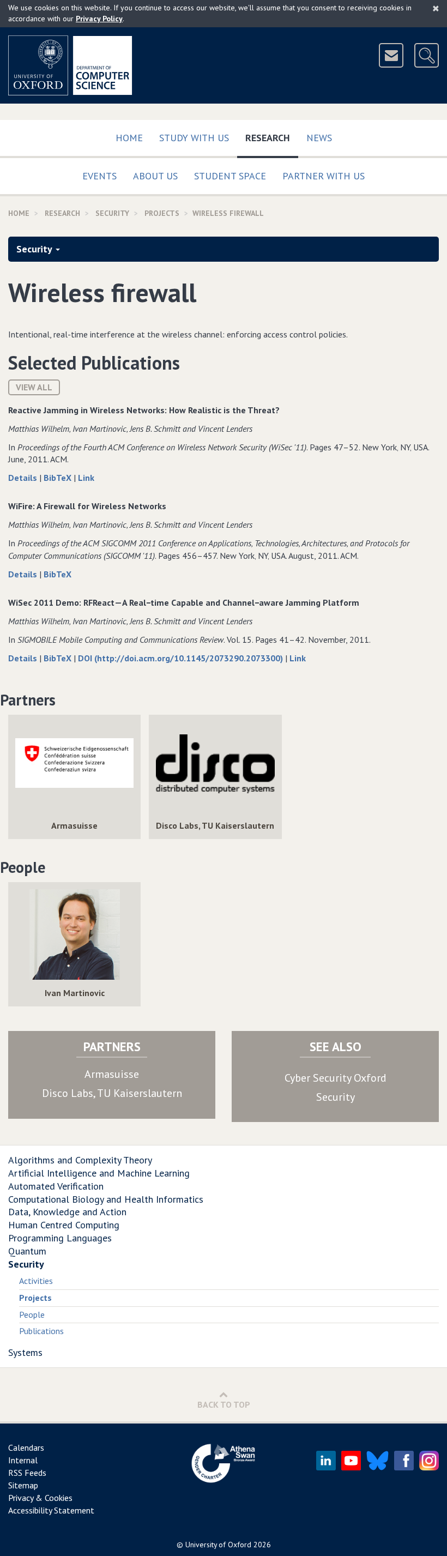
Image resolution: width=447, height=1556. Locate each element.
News (319, 137)
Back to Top (223, 1404)
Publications (41, 1330)
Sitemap (23, 1485)
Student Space (230, 176)
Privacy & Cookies (40, 1497)
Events (99, 176)
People (32, 1314)
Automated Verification (56, 1186)
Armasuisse (111, 1074)
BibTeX (59, 477)
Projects (161, 213)
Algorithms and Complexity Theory (80, 1160)
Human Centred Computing (63, 1225)
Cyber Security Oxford (335, 1078)
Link (86, 477)
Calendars (26, 1447)
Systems (25, 1352)
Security (112, 213)
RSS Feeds (27, 1472)
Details (23, 477)
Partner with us (323, 176)
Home (129, 137)
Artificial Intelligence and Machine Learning (99, 1173)
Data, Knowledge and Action (67, 1211)
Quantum (27, 1251)
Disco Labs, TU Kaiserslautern (112, 1093)
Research (271, 137)
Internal (23, 1460)
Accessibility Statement (51, 1510)
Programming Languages (60, 1238)
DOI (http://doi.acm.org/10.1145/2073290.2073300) (181, 658)
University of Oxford (218, 1544)
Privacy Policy (99, 18)
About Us (155, 176)
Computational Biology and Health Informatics (105, 1199)
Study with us (194, 137)
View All (34, 387)
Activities (36, 1280)
